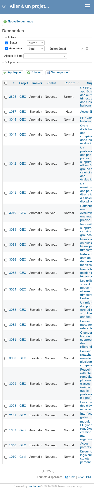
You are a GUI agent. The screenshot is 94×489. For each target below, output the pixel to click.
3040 (12, 213)
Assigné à (15, 48)
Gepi (22, 430)
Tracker (36, 83)
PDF (89, 477)
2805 (12, 96)
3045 (12, 119)
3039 (12, 229)
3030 (12, 358)
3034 (12, 289)
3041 (12, 192)
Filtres (12, 37)
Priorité (70, 83)
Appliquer (14, 72)
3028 (12, 405)
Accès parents (85, 445)
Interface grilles (86, 415)
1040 (12, 445)
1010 (12, 456)
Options (13, 62)
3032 (12, 324)
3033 (12, 309)
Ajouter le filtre (13, 56)
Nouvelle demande (20, 21)
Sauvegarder (59, 72)
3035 (12, 272)
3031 (12, 339)
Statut (13, 42)
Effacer (36, 72)
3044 (12, 134)
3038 (12, 244)
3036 (12, 259)
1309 (12, 430)
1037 (12, 111)
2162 (12, 415)
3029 (12, 383)
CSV (81, 477)
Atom (72, 477)
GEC (22, 96)
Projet (23, 83)
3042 (12, 163)
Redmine (34, 486)
